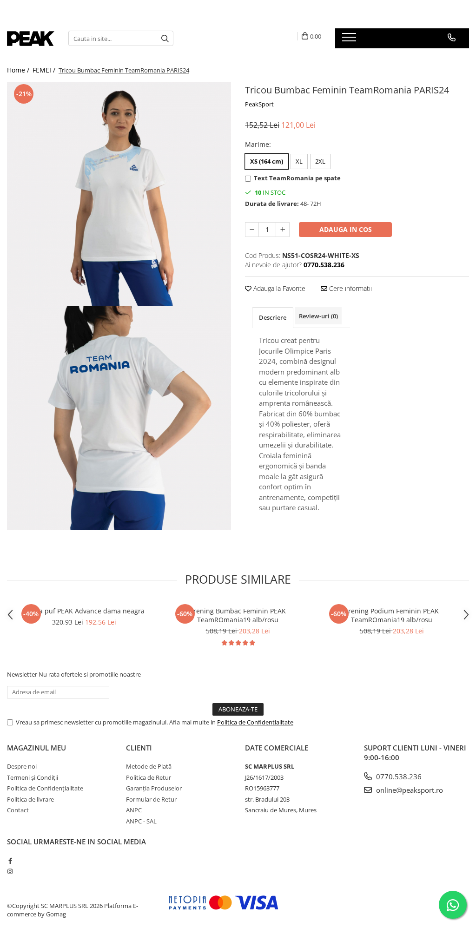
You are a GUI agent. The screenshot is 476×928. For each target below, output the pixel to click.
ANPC (134, 810)
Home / (19, 70)
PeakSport (259, 104)
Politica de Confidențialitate (45, 788)
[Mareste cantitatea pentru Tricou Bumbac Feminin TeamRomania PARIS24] (283, 229)
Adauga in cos (345, 229)
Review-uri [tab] (318, 316)
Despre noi (22, 766)
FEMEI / (45, 70)
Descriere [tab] (272, 317)
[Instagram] (10, 871)
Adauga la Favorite (278, 288)
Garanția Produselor (154, 788)
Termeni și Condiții (32, 777)
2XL (320, 161)
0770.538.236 (398, 776)
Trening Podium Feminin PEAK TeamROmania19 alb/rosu (391, 615)
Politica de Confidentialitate (255, 722)
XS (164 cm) (266, 161)
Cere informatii (349, 288)
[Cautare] (165, 38)
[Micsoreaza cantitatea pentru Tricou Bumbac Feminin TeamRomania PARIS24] (252, 229)
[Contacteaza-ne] (451, 37)
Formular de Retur (151, 799)
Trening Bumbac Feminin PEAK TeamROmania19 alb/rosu (238, 615)
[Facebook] (10, 860)
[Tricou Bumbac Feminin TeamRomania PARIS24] (119, 194)
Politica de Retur (148, 777)
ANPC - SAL (141, 821)
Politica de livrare (30, 799)
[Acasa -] (30, 39)
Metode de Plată (149, 766)
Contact (18, 810)
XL (299, 161)
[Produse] (350, 40)
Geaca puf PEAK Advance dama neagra (84, 610)
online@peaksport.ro (408, 790)
